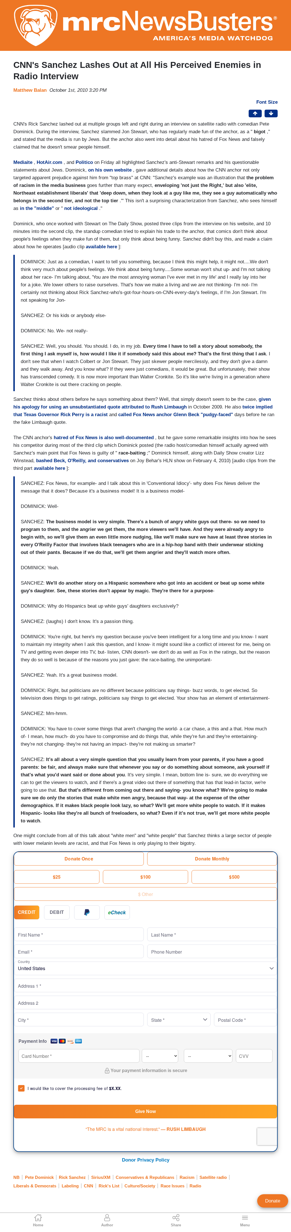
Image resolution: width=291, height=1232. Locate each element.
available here (101, 246)
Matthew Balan (30, 90)
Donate (272, 1201)
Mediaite (22, 162)
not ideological (81, 208)
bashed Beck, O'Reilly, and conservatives (82, 460)
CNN (88, 1185)
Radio (195, 1185)
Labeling (70, 1185)
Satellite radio (213, 1177)
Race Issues (172, 1185)
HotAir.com (49, 162)
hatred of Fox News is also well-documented (104, 437)
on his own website (110, 170)
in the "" (37, 208)
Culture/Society (139, 1185)
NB (16, 1177)
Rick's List (109, 1185)
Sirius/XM (101, 1177)
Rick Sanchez (72, 1177)
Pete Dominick (39, 1177)
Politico (84, 162)
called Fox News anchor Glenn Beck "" (175, 414)
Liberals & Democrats (34, 1185)
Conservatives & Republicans (145, 1177)
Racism (187, 1177)
